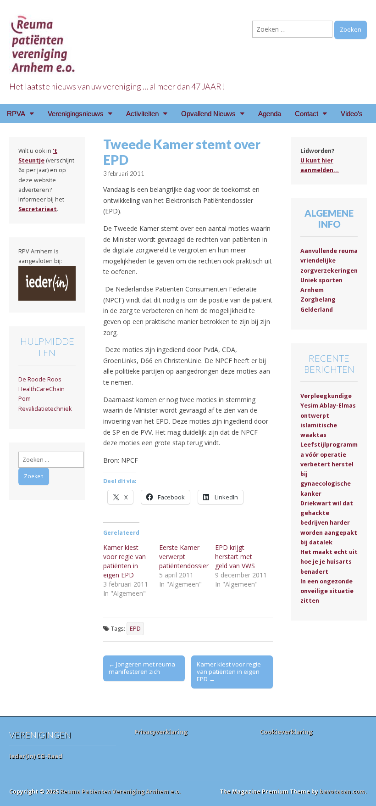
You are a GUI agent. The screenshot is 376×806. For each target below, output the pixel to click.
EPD (135, 628)
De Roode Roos (39, 379)
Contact (306, 114)
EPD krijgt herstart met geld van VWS (235, 556)
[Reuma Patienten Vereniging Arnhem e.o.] (43, 39)
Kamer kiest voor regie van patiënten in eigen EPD (124, 561)
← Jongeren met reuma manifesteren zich (142, 668)
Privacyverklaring (161, 732)
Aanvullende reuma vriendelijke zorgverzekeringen (329, 260)
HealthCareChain (41, 389)
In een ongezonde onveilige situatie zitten (327, 591)
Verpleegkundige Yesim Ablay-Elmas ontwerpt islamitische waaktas (328, 415)
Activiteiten (142, 114)
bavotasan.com (342, 791)
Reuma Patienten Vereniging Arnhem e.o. (120, 791)
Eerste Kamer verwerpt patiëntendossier (184, 556)
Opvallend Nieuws (208, 114)
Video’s (352, 114)
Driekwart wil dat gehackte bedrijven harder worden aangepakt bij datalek (328, 522)
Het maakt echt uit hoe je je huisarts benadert (329, 562)
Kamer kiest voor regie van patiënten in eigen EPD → (229, 671)
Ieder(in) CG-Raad (35, 756)
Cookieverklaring (286, 732)
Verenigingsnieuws (76, 114)
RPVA (16, 114)
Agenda (269, 114)
